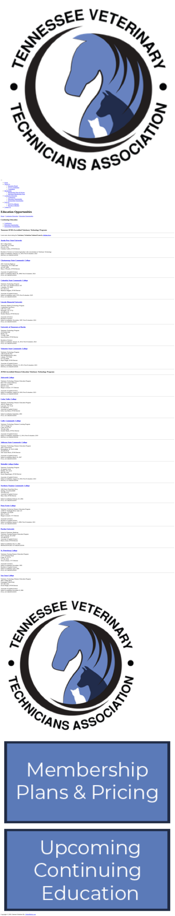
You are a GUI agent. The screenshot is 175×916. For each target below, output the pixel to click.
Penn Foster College (8, 506)
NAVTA (6, 202)
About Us (7, 184)
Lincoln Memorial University (11, 302)
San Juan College (7, 575)
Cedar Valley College (8, 399)
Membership (8, 191)
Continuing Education (10, 196)
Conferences (11, 197)
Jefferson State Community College (14, 442)
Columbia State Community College (14, 280)
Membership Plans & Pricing (16, 192)
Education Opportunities (15, 199)
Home (6, 182)
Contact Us (7, 207)
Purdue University (7, 529)
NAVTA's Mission (13, 204)
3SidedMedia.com (30, 914)
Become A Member (13, 205)
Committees (11, 189)
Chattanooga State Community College (15, 260)
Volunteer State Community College (14, 349)
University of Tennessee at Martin (13, 327)
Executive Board (13, 186)
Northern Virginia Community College (15, 486)
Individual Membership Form (16, 194)
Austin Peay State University (11, 240)
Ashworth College (7, 377)
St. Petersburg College (9, 550)
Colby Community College (11, 421)
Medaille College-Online (10, 464)
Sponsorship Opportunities (15, 200)
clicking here (47, 235)
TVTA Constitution (13, 187)
